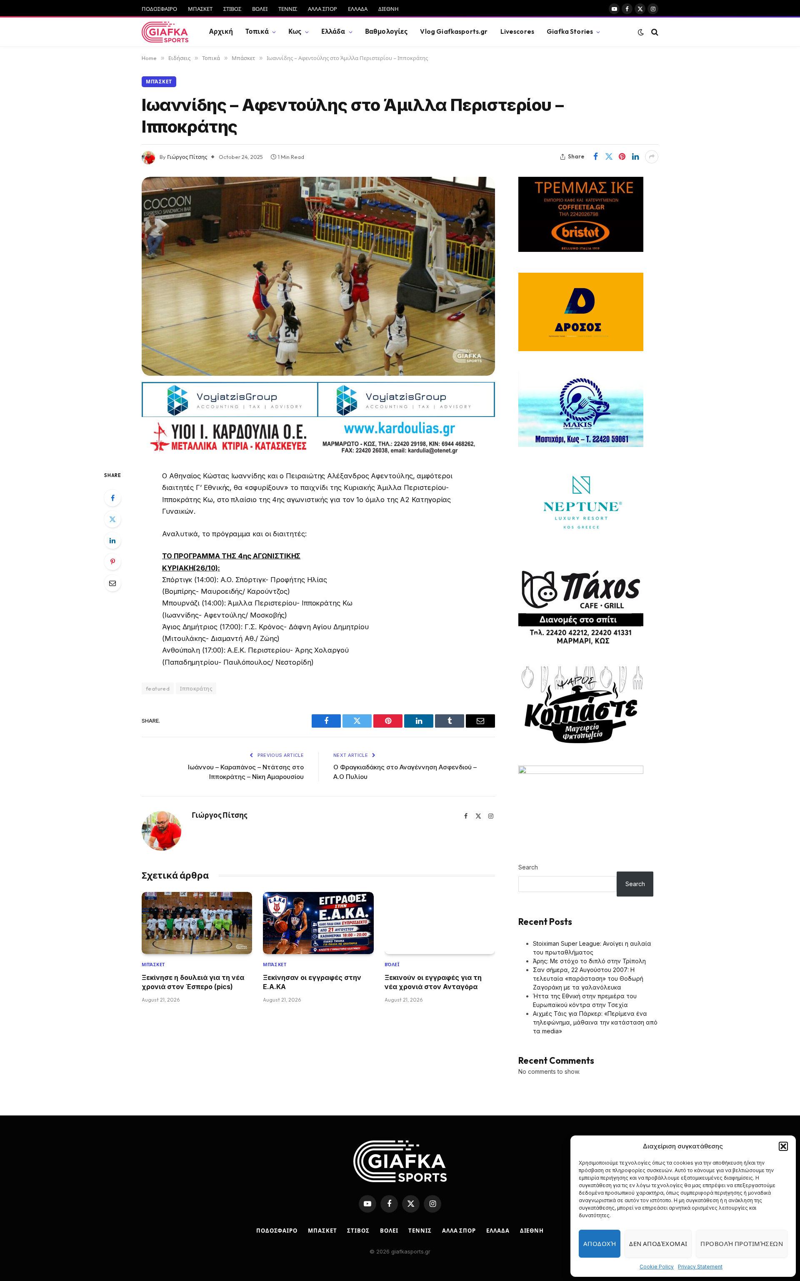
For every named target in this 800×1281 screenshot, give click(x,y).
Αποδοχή (599, 1244)
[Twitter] (112, 519)
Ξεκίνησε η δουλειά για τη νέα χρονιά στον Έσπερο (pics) (193, 982)
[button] (783, 1146)
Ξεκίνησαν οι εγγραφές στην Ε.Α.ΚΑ (312, 982)
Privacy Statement (700, 1266)
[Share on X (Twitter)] (608, 156)
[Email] (112, 583)
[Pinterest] (112, 561)
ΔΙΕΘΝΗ (388, 8)
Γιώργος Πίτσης (187, 156)
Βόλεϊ (392, 964)
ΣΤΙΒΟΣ (232, 8)
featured (158, 688)
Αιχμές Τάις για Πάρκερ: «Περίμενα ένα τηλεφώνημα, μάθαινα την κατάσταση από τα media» (595, 1022)
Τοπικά (257, 31)
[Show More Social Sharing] (651, 156)
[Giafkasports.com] (165, 32)
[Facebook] (112, 498)
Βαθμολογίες (386, 31)
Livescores (517, 31)
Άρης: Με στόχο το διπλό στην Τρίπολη (589, 961)
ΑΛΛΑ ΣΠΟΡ (322, 8)
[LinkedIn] (112, 540)
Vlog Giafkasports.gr (454, 31)
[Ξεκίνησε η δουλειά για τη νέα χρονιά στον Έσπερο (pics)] (197, 923)
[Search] (654, 32)
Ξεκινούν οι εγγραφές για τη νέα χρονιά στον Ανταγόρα (433, 982)
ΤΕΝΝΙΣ (287, 8)
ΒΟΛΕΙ (260, 8)
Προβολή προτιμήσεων (741, 1244)
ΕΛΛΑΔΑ (358, 8)
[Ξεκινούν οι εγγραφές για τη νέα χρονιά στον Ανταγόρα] (440, 923)
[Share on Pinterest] (622, 156)
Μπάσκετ (159, 81)
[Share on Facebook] (595, 156)
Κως (294, 31)
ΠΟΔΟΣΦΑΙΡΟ (159, 8)
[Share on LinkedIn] (635, 156)
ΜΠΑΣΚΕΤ (200, 8)
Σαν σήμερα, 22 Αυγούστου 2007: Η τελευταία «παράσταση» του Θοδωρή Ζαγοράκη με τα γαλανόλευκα (588, 978)
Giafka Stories (570, 31)
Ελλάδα (333, 31)
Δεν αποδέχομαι (658, 1244)
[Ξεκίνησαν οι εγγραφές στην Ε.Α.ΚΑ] (318, 923)
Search (528, 867)
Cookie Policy (657, 1266)
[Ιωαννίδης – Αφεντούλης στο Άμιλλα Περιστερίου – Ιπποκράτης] (318, 276)
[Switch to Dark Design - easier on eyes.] (641, 32)
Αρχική (221, 31)
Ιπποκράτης (196, 688)
